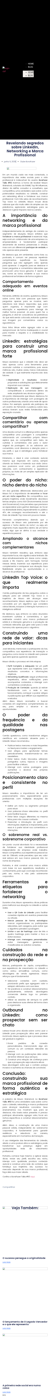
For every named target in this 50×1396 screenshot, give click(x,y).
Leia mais (7, 1262)
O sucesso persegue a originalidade (24, 1258)
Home (31, 64)
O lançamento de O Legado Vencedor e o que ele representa (25, 1323)
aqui (33, 1176)
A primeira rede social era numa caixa (22, 1387)
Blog (30, 67)
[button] (17, 1187)
